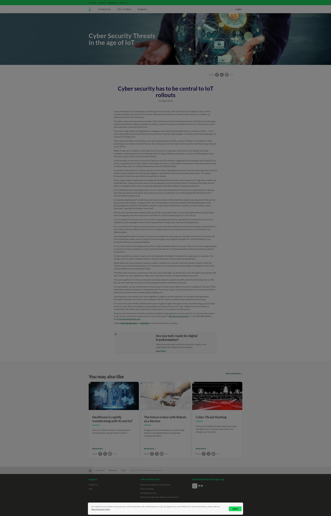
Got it (235, 508)
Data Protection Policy (100, 509)
